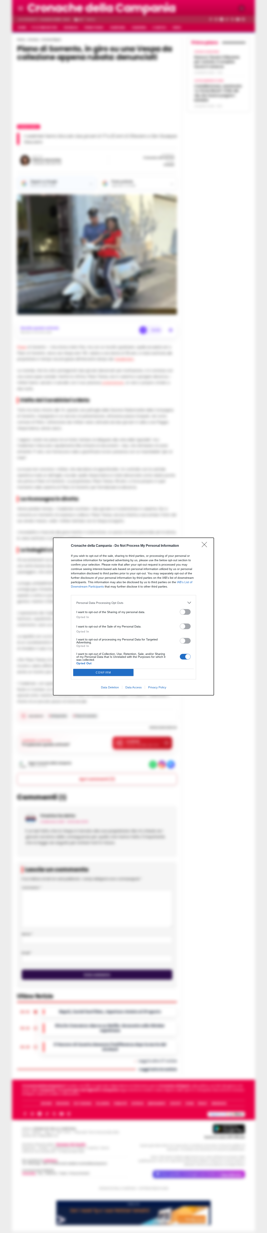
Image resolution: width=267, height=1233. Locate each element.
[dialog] (133, 616)
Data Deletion (110, 687)
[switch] (185, 612)
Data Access (133, 687)
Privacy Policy (157, 687)
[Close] (206, 546)
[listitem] (133, 602)
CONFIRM (103, 672)
